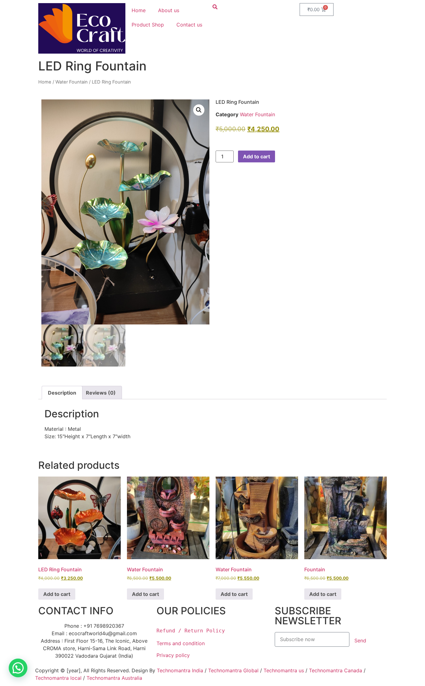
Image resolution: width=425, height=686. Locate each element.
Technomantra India (180, 670)
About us (168, 10)
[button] (198, 110)
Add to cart (256, 156)
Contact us (189, 25)
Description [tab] (62, 393)
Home (139, 10)
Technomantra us (284, 670)
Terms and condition (180, 643)
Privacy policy (173, 655)
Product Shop (148, 25)
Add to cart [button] (56, 594)
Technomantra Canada (335, 670)
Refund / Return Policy (190, 631)
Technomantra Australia (114, 678)
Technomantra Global (233, 670)
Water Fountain (71, 82)
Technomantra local (58, 678)
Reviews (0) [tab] (101, 393)
